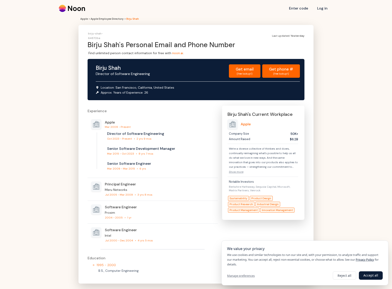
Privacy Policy (365, 259)
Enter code (298, 8)
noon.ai (177, 53)
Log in (322, 8)
